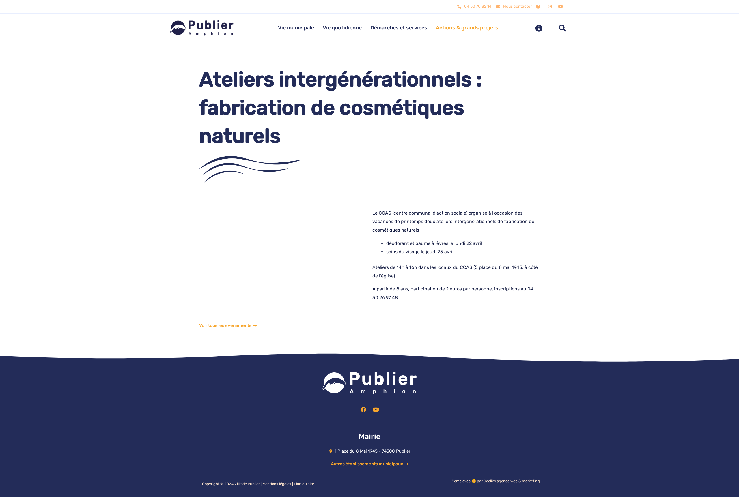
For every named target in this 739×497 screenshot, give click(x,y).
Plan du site (304, 484)
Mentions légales (276, 484)
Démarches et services (398, 28)
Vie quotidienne (342, 28)
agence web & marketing (518, 481)
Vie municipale (296, 28)
